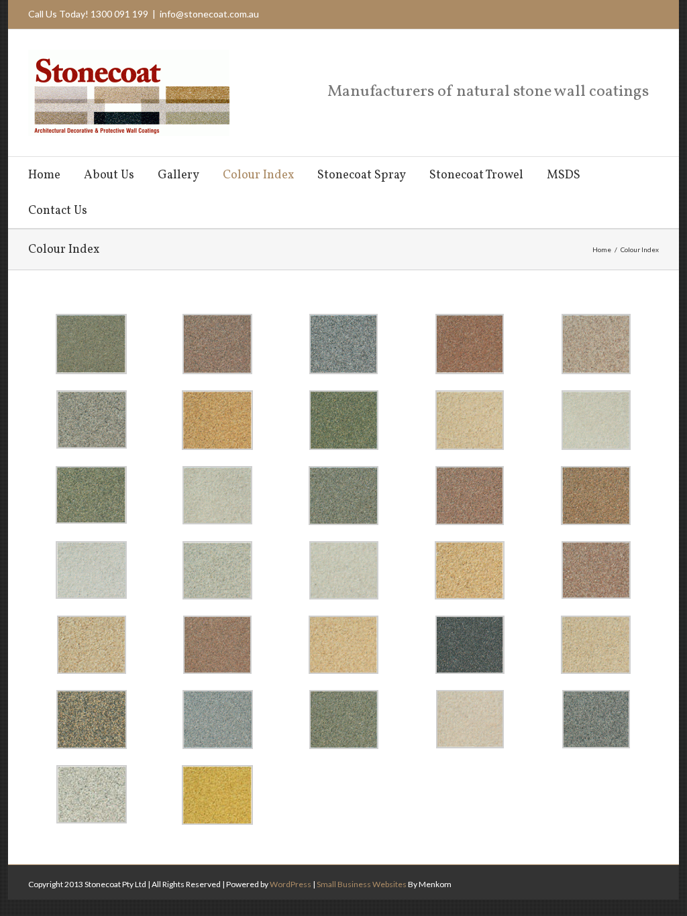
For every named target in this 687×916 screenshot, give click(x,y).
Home (44, 175)
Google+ (616, 13)
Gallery (178, 175)
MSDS (563, 175)
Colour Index (258, 175)
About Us (109, 175)
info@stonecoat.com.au (209, 13)
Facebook (641, 13)
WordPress (290, 884)
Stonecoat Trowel (476, 175)
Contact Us (57, 211)
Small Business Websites (362, 884)
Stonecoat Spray (361, 175)
